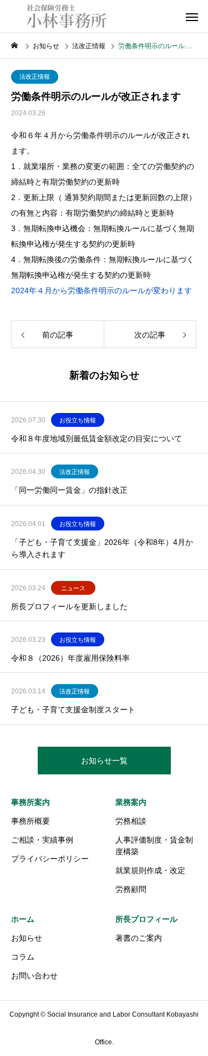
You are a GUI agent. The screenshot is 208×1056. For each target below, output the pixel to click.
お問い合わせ (34, 975)
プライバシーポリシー (50, 858)
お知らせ (26, 937)
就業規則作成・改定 (150, 870)
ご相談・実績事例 (42, 839)
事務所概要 (30, 821)
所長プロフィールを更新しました (69, 606)
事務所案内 (30, 802)
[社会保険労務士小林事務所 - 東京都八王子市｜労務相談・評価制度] (66, 16)
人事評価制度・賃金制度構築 (154, 845)
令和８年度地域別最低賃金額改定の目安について (96, 438)
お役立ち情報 (77, 420)
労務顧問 (130, 889)
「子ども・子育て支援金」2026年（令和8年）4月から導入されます (102, 548)
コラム (22, 956)
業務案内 (130, 802)
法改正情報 (34, 76)
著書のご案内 (138, 937)
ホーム (22, 919)
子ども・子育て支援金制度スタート (73, 709)
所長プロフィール (146, 919)
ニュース (73, 588)
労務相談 (130, 821)
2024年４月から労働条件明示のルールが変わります (101, 290)
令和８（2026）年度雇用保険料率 (70, 658)
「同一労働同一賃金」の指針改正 (69, 490)
